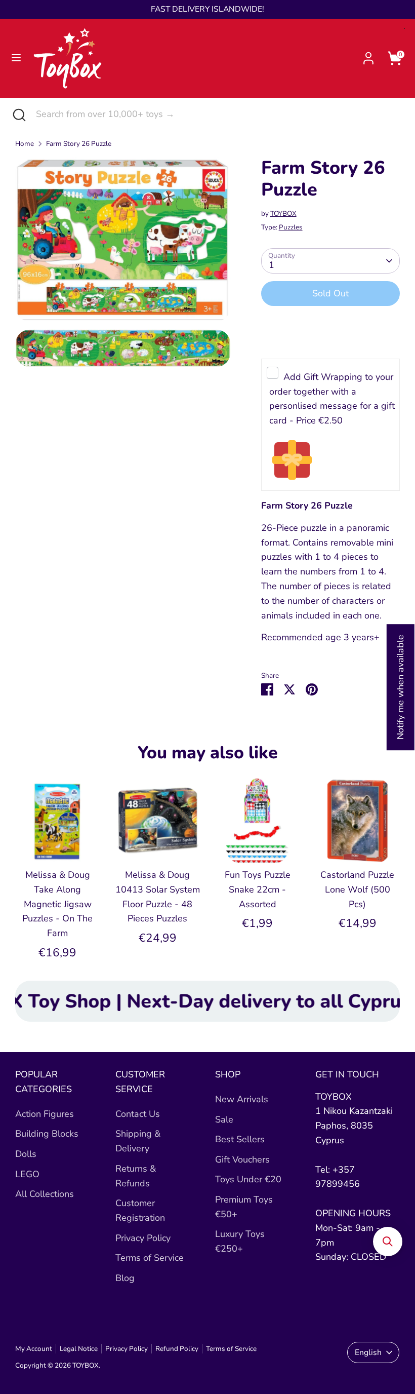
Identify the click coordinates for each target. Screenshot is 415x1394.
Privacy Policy (143, 1238)
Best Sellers (240, 1139)
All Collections (44, 1194)
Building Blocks (46, 1134)
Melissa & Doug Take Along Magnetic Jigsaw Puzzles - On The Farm (57, 904)
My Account (33, 1348)
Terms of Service (149, 1258)
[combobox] (217, 114)
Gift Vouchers (242, 1159)
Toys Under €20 (248, 1179)
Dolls (25, 1154)
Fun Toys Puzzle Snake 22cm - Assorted (257, 889)
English (368, 1352)
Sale (224, 1119)
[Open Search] (18, 114)
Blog (125, 1278)
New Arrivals (241, 1099)
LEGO (27, 1174)
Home (24, 143)
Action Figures (44, 1114)
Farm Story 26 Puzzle (78, 143)
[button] (387, 1241)
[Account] (368, 55)
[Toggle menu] (16, 58)
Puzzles (291, 227)
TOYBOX (283, 213)
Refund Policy (176, 1348)
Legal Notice (79, 1348)
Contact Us (137, 1114)
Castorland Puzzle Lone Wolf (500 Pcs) (357, 889)
